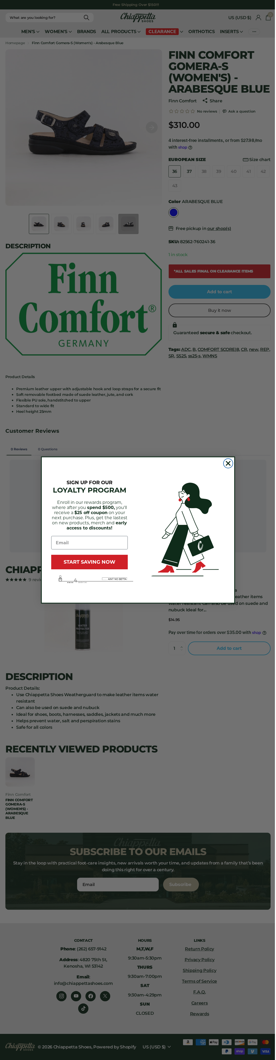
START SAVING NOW (89, 562)
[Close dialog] (228, 463)
